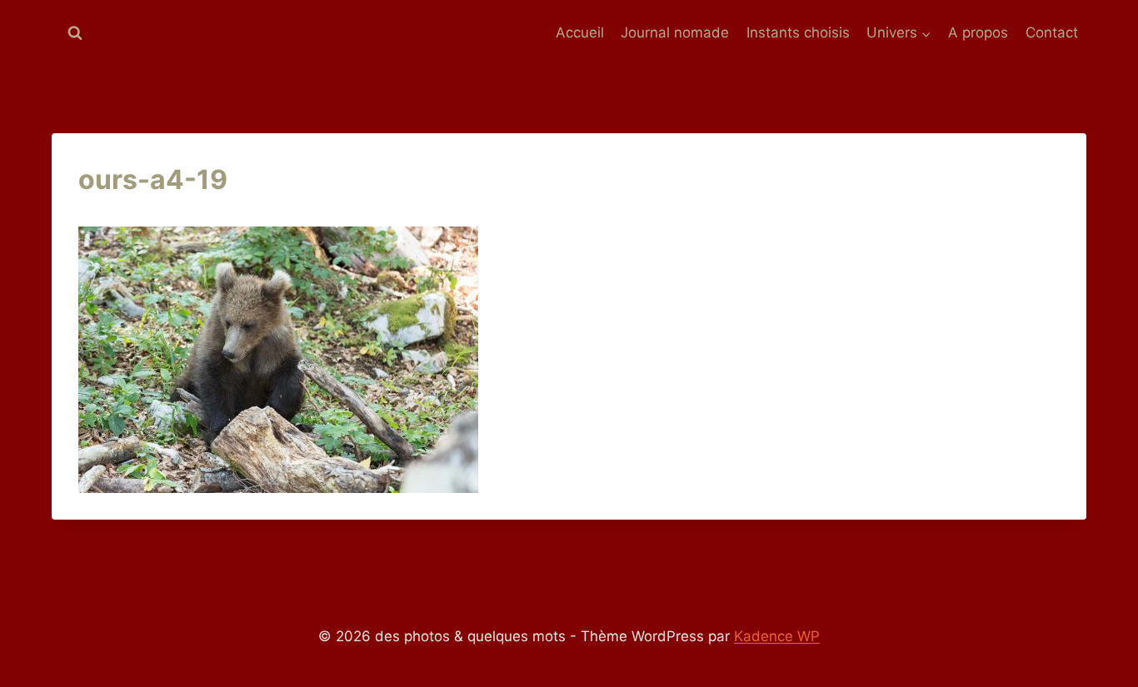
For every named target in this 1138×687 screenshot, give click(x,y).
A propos (978, 32)
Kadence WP (777, 636)
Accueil (580, 32)
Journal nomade (675, 32)
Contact (1052, 32)
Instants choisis (798, 32)
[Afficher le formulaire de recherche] (75, 33)
